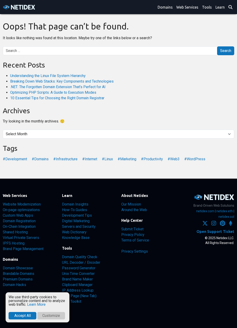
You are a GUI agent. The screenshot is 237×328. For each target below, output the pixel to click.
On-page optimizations (21, 210)
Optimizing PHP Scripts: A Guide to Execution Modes (53, 92)
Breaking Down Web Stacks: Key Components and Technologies (62, 81)
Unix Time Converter (78, 273)
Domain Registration (19, 221)
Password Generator (78, 268)
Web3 (175, 159)
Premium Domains (18, 279)
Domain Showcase (18, 268)
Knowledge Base (76, 237)
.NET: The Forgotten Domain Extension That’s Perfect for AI (58, 87)
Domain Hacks (14, 285)
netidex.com (205, 211)
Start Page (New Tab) (79, 296)
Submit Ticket (132, 229)
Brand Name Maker (77, 279)
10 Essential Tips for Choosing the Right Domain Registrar (57, 98)
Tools (207, 7)
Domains (165, 7)
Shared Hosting (15, 232)
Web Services (187, 7)
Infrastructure (67, 159)
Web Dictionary (74, 232)
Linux (108, 159)
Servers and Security (79, 226)
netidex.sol (226, 217)
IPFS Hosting (14, 243)
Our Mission (131, 204)
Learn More (36, 304)
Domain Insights (75, 204)
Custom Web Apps (18, 215)
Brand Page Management (23, 249)
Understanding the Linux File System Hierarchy (48, 76)
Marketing (128, 159)
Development (16, 159)
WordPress (196, 159)
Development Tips (77, 215)
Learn (220, 7)
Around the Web (134, 210)
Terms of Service (135, 240)
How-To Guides (74, 210)
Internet (91, 159)
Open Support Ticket (215, 231)
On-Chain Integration (19, 226)
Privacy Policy (132, 234)
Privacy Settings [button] (134, 251)
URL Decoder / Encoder (81, 262)
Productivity (153, 159)
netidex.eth (224, 211)
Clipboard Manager (77, 285)
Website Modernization (22, 204)
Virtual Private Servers (21, 237)
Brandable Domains (18, 273)
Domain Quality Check (79, 257)
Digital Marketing (76, 221)
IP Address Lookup (78, 290)
